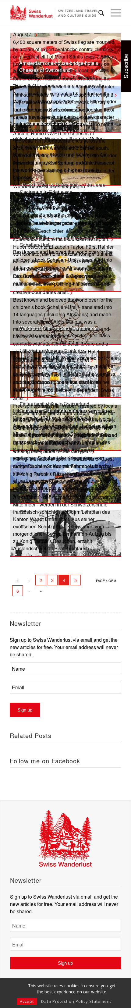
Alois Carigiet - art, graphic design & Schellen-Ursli (58, 241)
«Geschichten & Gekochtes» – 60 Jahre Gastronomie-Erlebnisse (62, 188)
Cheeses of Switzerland (45, 69)
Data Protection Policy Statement (76, 1001)
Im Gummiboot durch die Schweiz (55, 122)
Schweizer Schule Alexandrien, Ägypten (62, 410)
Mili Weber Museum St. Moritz (51, 350)
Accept (27, 1001)
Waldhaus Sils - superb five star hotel (59, 328)
